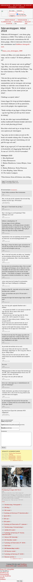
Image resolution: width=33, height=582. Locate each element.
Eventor (9, 23)
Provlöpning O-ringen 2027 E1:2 (11, 490)
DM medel (7, 510)
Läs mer (3, 501)
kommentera (14, 189)
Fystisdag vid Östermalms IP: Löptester (15, 524)
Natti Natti (7, 545)
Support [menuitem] (2, 577)
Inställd (11, 548)
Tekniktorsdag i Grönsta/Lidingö (13, 527)
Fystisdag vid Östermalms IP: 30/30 (14, 542)
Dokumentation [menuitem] (4, 574)
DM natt (6, 518)
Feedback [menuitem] (3, 579)
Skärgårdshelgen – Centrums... (15, 456)
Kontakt (22, 7)
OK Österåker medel (10, 540)
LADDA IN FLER (16, 460)
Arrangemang (5, 5)
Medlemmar (12, 7)
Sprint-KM (7, 516)
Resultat (28, 22)
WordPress (23, 564)
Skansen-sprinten (9, 557)
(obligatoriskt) (6, 421)
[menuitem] (16, 571)
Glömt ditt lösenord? (21, 15)
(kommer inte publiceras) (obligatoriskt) (12, 424)
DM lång (11, 454)
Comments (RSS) (22, 566)
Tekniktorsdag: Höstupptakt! (15, 453)
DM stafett (7, 521)
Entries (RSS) (10, 566)
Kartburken (18, 22)
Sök (18, 581)
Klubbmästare (6, 22)
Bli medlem (28, 5)
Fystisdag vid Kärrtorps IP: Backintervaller (16, 513)
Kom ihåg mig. (22, 14)
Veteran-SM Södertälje (11, 537)
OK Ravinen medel (9, 551)
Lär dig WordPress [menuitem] (5, 576)
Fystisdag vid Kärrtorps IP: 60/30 (13, 554)
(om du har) (6, 428)
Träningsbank (22, 20)
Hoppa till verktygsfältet (7, 569)
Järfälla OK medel (9, 530)
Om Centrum (17, 5)
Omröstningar (10, 20)
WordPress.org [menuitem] (4, 572)
